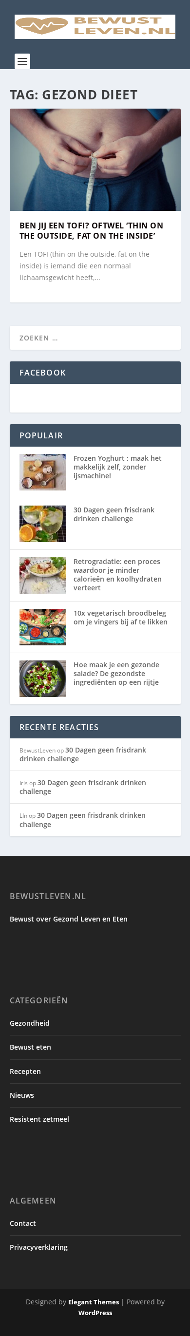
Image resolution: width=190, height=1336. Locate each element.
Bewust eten (30, 1047)
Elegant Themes (93, 1302)
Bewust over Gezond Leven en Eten (69, 918)
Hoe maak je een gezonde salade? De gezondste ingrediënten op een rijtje (116, 673)
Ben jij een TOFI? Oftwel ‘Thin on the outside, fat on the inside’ (91, 230)
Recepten (25, 1071)
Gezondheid (30, 1023)
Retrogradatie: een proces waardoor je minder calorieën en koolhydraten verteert (118, 575)
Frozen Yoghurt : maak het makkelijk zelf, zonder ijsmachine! (118, 466)
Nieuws (22, 1095)
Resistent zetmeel (39, 1119)
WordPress (95, 1312)
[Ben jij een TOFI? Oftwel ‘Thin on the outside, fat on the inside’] (95, 160)
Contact (23, 1223)
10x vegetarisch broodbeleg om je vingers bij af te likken (121, 617)
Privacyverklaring (39, 1247)
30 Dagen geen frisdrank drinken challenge (114, 514)
